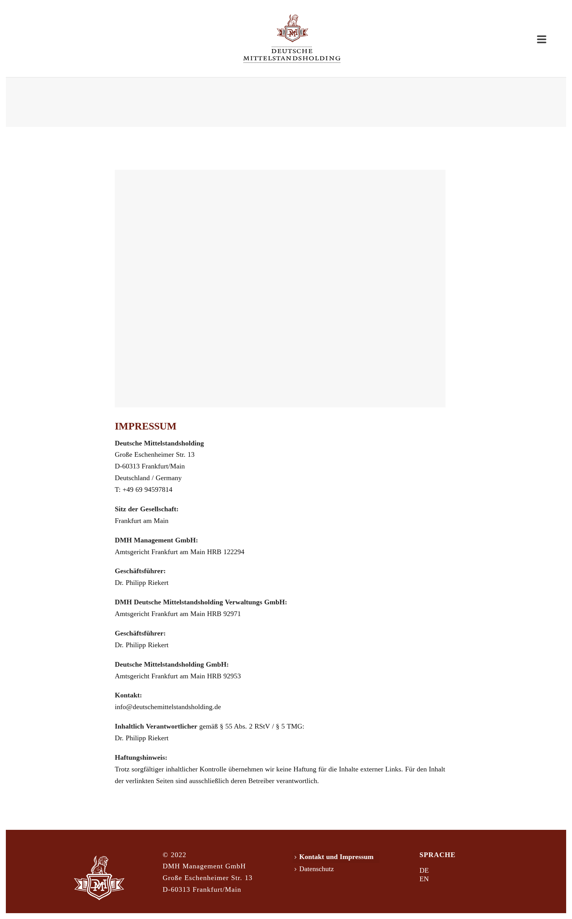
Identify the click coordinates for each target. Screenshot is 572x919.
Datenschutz (316, 869)
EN (424, 879)
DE (424, 870)
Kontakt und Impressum (336, 857)
